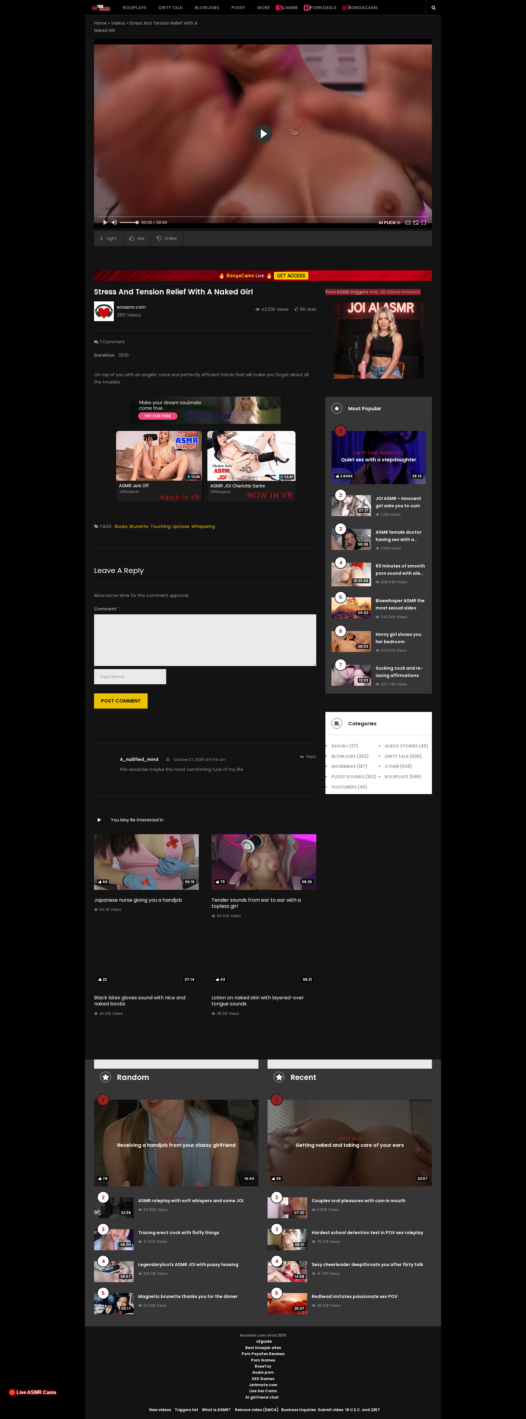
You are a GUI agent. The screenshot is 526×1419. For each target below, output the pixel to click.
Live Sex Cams (263, 1390)
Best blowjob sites (263, 1347)
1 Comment (112, 342)
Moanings (343, 766)
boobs (121, 526)
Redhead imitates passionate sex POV (355, 1296)
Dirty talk (171, 8)
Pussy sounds (348, 777)
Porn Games (263, 1360)
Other (392, 766)
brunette (139, 526)
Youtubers (344, 787)
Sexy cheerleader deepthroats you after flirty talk (367, 1264)
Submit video (330, 1409)
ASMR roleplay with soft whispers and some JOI (191, 1201)
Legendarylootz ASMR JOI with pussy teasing (188, 1264)
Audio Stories (401, 746)
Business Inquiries (298, 1409)
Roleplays (134, 8)
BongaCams (363, 8)
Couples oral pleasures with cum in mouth (358, 1201)
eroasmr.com (131, 307)
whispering (203, 526)
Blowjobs (207, 8)
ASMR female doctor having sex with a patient (399, 539)
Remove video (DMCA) (257, 1409)
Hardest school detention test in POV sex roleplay (367, 1233)
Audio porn (263, 1372)
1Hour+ (339, 746)
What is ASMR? (216, 1409)
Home (100, 23)
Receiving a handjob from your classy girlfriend (176, 1145)
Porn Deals (323, 8)
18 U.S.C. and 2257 (362, 1409)
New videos (160, 1409)
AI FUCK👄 (390, 222)
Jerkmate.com (263, 1384)
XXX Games (263, 1378)
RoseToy (263, 1366)
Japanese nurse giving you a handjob (138, 900)
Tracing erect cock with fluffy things (178, 1233)
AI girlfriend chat (262, 1397)
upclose (181, 526)
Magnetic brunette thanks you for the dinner (188, 1296)
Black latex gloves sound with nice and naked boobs (139, 1001)
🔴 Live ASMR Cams (32, 1392)
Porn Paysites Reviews (263, 1353)
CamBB (290, 8)
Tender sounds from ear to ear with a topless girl (256, 903)
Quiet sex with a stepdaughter (378, 459)
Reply (311, 756)
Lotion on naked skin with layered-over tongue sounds (258, 1001)
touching (160, 526)
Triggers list (186, 1409)
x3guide (264, 1341)
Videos (118, 23)
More (263, 8)
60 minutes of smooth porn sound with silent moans (400, 573)
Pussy (238, 8)
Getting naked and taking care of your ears (350, 1145)
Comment (107, 609)
